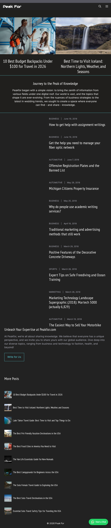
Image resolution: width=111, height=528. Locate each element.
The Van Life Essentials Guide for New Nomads (33, 459)
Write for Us (14, 356)
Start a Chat (101, 522)
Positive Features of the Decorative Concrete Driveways (72, 254)
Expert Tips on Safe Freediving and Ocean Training (77, 277)
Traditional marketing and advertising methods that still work (74, 231)
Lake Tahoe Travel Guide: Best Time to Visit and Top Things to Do (41, 420)
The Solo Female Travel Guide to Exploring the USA (35, 485)
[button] (99, 6)
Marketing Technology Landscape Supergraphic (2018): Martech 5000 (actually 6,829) (73, 302)
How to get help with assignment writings (77, 124)
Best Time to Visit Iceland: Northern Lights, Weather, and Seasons (83, 66)
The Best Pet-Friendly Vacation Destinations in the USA (37, 433)
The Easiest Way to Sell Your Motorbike (75, 325)
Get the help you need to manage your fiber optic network (74, 145)
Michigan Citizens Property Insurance (74, 188)
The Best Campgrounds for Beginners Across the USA (35, 472)
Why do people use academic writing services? (73, 208)
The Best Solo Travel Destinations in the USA (32, 498)
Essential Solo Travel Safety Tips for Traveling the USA (37, 511)
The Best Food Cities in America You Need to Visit (34, 446)
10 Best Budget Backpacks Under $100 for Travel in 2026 (28, 63)
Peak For (12, 6)
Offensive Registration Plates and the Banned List (74, 167)
